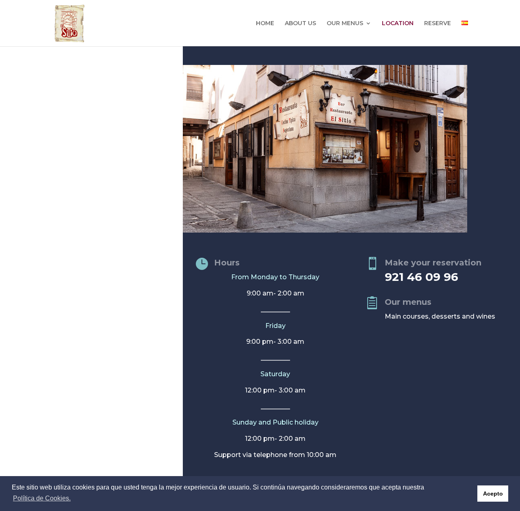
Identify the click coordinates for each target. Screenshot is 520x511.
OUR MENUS (345, 23)
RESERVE (437, 23)
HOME (265, 23)
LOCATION (398, 23)
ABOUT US (300, 23)
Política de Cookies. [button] (42, 498)
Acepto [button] (493, 493)
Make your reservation (433, 262)
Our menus (408, 302)
